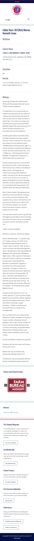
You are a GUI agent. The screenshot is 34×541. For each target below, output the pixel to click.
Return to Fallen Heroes (11, 412)
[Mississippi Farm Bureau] (17, 385)
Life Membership (10, 463)
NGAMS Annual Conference (13, 521)
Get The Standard (10, 443)
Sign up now (8, 500)
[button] (5, 385)
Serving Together (10, 482)
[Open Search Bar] (29, 19)
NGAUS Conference (11, 527)
